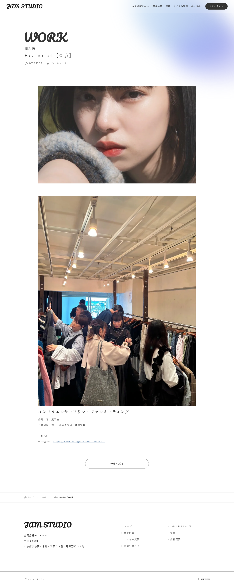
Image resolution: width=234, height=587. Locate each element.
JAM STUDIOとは (140, 6)
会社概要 (196, 6)
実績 (168, 6)
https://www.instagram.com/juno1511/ (79, 441)
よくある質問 (181, 6)
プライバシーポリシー (34, 579)
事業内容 (157, 6)
